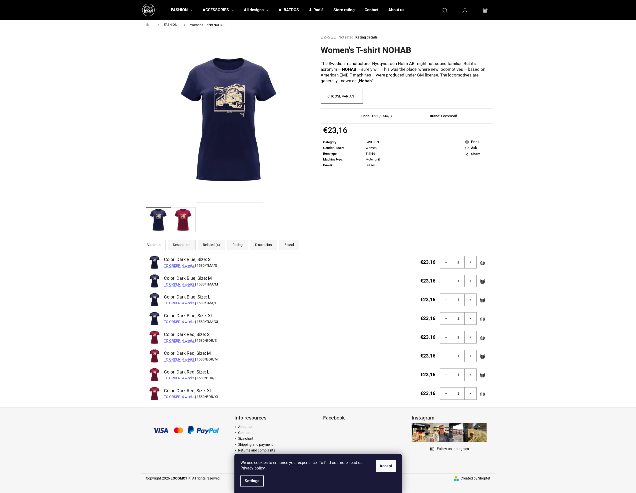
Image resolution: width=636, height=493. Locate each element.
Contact (244, 433)
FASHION (372, 142)
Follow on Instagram (453, 449)
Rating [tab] (237, 245)
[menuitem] (182, 10)
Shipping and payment (255, 444)
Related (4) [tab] (211, 245)
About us (245, 427)
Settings (252, 480)
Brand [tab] (289, 245)
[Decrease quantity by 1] (446, 262)
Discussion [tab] (263, 245)
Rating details (366, 37)
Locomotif (449, 116)
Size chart (245, 438)
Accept (386, 466)
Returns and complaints (256, 450)
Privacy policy (252, 468)
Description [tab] (181, 245)
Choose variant (341, 96)
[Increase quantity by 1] (470, 262)
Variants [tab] (153, 245)
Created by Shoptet (475, 478)
